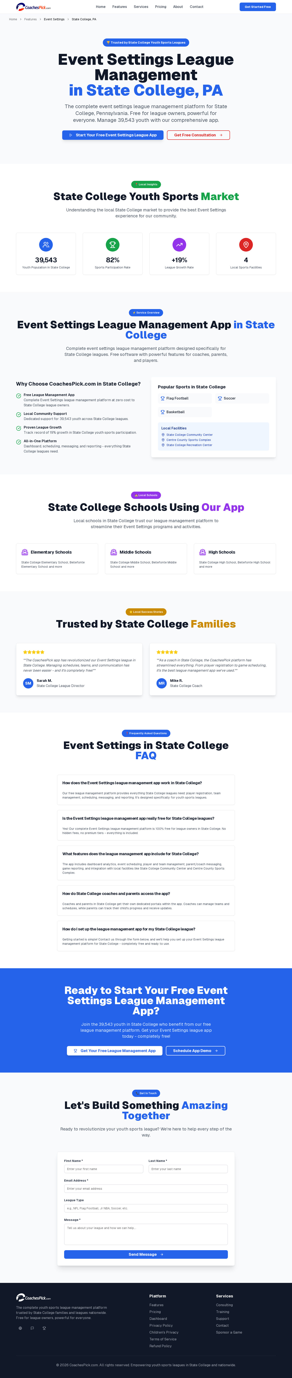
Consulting (224, 1305)
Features (119, 7)
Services (141, 7)
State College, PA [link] (84, 19)
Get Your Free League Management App (118, 1050)
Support (222, 1319)
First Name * (73, 1161)
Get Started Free (258, 7)
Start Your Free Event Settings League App (116, 135)
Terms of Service (163, 1339)
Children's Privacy (163, 1332)
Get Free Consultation (195, 135)
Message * (72, 1220)
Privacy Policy (161, 1325)
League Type (74, 1200)
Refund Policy (160, 1346)
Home (101, 7)
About (178, 7)
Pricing (160, 7)
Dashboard (158, 1319)
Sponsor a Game (229, 1332)
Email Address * (76, 1180)
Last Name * (158, 1161)
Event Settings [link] (54, 19)
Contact (197, 7)
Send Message (143, 1254)
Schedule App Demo (192, 1050)
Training (222, 1312)
